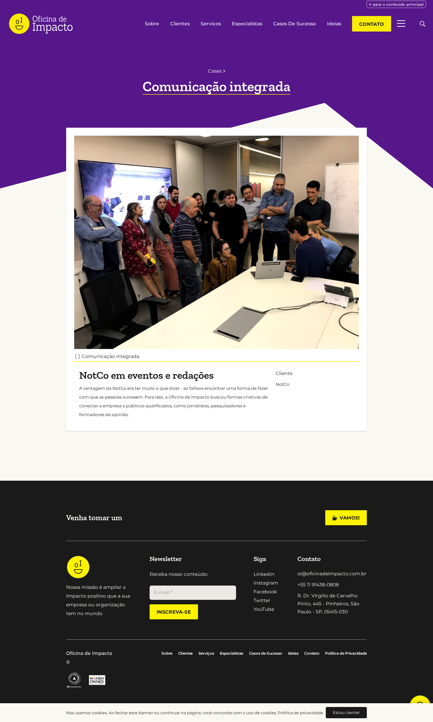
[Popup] (401, 23)
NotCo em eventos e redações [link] (146, 375)
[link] (396, 4)
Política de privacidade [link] (300, 712)
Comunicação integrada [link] (110, 356)
